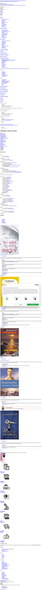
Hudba (1, 98)
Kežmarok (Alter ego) (16, 166)
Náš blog (3, 573)
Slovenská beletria (4, 24)
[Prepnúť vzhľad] (0, 2)
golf (6, 188)
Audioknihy (6, 4)
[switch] (16, 299)
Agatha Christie (11, 200)
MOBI (7, 270)
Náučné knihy (4, 47)
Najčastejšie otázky (4, 563)
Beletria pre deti (2, 144)
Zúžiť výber (2, 213)
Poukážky (11, 1)
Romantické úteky (4, 79)
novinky (9, 159)
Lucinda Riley (4, 76)
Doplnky (12, 4)
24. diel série (4, 360)
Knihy (1, 4)
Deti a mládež (2, 39)
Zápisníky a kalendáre (4, 96)
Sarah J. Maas (4, 74)
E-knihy (4, 4)
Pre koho (2, 194)
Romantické (1, 147)
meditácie (9, 180)
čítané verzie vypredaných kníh (18, 172)
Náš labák (3, 577)
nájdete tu (40, 272)
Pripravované (3, 64)
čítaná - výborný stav (13, 170)
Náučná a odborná (3, 28)
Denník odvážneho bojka (5, 81)
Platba (3, 562)
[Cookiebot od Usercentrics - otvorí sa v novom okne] (35, 285)
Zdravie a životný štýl (5, 34)
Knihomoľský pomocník (20, 408)
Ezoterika (1, 143)
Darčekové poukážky (3, 86)
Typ (1, 155)
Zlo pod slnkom (2, 357)
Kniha (3, 266)
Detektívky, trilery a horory (5, 19)
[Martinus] (3, 3)
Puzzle (1, 101)
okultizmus (9, 178)
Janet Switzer (10, 199)
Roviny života (2, 461)
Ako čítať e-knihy (4, 565)
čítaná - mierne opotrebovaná (17, 171)
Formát (1, 210)
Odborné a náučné (2, 133)
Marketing (3, 576)
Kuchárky (2, 51)
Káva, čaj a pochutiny (4, 91)
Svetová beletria (4, 25)
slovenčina (10, 174)
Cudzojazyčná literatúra (4, 58)
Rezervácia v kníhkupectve (5, 564)
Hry (8, 4)
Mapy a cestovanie (3, 56)
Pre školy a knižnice (4, 566)
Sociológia (1, 139)
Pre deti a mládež (2, 134)
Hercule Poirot (11, 190)
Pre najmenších (4, 41)
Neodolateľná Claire (3, 396)
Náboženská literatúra (3, 141)
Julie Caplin (3, 72)
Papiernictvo (2, 94)
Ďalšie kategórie (4, 26)
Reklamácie (3, 567)
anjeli (7, 179)
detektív (8, 183)
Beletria (1, 17)
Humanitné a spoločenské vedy (6, 31)
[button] (22, 263)
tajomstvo (8, 186)
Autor (1, 197)
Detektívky (1, 145)
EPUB (5, 270)
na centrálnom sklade (13, 162)
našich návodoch (7, 109)
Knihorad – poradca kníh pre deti (6, 40)
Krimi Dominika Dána (5, 82)
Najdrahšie (3, 221)
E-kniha (3, 270)
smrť (7, 184)
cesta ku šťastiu (11, 181)
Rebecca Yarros (4, 73)
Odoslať (2, 583)
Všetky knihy (3, 61)
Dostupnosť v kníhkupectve (5, 165)
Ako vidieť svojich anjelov (3, 254)
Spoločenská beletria (4, 22)
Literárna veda (2, 138)
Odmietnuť (20, 304)
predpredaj (9, 163)
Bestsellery (3, 62)
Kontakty (3, 572)
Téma (1, 176)
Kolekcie (3, 65)
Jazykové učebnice (2, 137)
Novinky (3, 63)
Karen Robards (11, 201)
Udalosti (3, 550)
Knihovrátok (8, 1)
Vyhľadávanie (2, 6)
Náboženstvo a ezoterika (4, 54)
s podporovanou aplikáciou (10, 119)
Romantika (3, 21)
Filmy (9, 4)
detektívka (9, 189)
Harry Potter (3, 80)
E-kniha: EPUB (11, 211)
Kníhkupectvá (5, 1)
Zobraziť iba (2, 158)
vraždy (8, 185)
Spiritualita (1, 142)
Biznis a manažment (4, 30)
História (3, 32)
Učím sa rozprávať (4, 83)
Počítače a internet (4, 35)
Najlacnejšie (3, 222)
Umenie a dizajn (4, 36)
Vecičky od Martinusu (4, 89)
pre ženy (8, 195)
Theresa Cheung (11, 198)
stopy (7, 187)
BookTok (3, 66)
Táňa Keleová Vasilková (5, 75)
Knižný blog (14, 1)
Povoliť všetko (33, 304)
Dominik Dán (4, 71)
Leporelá (3, 46)
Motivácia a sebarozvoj (3, 140)
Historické (3, 23)
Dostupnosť (2, 161)
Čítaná (3, 259)
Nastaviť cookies (4, 586)
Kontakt (17, 1)
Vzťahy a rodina (4, 33)
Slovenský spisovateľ (14, 205)
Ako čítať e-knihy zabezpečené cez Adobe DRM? (6, 124)
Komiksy (3, 20)
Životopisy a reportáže (4, 49)
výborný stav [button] (3, 260)
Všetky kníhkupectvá (4, 549)
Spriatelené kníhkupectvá (5, 551)
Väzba (1, 207)
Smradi (3, 84)
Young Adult (3, 43)
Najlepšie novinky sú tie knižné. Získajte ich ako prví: (7, 581)
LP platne (2, 99)
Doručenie (1, 1)
